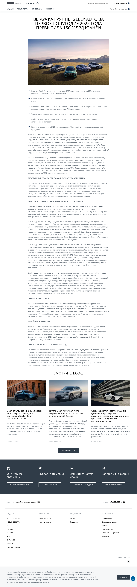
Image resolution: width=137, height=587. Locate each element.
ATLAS (9, 536)
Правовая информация (110, 533)
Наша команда (107, 529)
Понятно (123, 577)
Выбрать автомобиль (50, 485)
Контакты (105, 536)
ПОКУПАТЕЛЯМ (22, 9)
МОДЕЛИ (10, 9)
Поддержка (74, 522)
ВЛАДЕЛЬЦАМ (37, 9)
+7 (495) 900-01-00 (117, 502)
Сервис (73, 518)
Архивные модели (13, 547)
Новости (105, 526)
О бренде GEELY (108, 518)
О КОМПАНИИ (51, 9)
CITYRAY (10, 533)
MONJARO (10, 543)
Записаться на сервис (113, 485)
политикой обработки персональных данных (55, 572)
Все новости (66, 450)
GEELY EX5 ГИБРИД (14, 518)
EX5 (8, 526)
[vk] (128, 561)
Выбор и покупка (45, 518)
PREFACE (10, 529)
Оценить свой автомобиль (20, 485)
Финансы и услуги (45, 522)
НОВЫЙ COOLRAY (13, 522)
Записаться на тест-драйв (83, 485)
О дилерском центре (109, 522)
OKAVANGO (11, 540)
